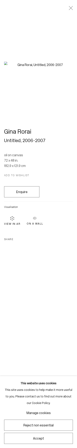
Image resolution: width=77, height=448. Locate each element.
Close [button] (70, 9)
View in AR (12, 223)
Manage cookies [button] (38, 413)
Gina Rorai (17, 131)
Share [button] (8, 239)
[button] (16, 175)
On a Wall (35, 223)
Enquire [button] (22, 192)
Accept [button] (38, 438)
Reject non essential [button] (38, 425)
